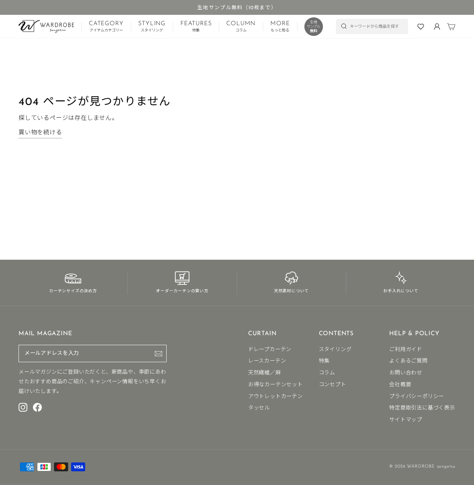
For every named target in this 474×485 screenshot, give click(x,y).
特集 (324, 361)
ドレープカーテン (269, 350)
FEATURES (195, 26)
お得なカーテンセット (275, 385)
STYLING (152, 26)
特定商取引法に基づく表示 (422, 408)
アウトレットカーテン (275, 397)
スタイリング (335, 350)
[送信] (158, 353)
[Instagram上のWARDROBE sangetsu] (23, 407)
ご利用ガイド (405, 350)
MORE (280, 26)
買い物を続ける (40, 133)
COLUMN (241, 26)
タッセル (259, 408)
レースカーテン (267, 361)
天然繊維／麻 (264, 373)
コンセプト (332, 385)
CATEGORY (106, 26)
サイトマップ (405, 420)
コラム (327, 373)
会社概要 (400, 385)
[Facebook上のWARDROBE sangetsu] (37, 407)
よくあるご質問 (408, 361)
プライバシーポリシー (416, 397)
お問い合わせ (405, 373)
